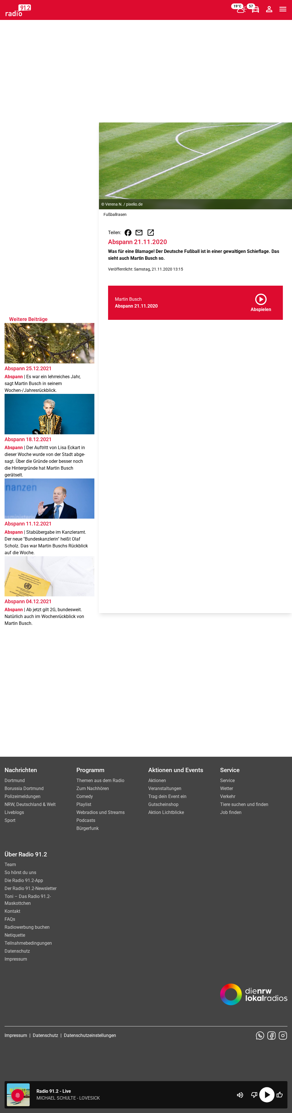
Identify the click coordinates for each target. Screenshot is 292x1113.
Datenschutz (17, 951)
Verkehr (227, 796)
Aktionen (157, 780)
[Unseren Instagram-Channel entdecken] (282, 1035)
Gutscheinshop (163, 804)
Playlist (83, 804)
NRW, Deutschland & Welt (30, 804)
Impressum (16, 959)
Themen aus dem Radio (100, 780)
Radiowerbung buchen (27, 927)
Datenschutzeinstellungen (90, 1035)
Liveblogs (14, 812)
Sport (10, 820)
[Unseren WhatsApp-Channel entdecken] (260, 1035)
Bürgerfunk (87, 828)
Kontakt (12, 911)
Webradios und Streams (100, 812)
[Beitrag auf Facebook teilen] (128, 232)
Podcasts (85, 820)
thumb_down (254, 1094)
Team (10, 864)
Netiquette (15, 935)
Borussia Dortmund (24, 788)
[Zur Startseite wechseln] (18, 10)
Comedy (84, 796)
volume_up (240, 1095)
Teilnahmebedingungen (28, 943)
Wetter (226, 788)
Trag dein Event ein (167, 796)
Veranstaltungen (164, 788)
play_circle (267, 1095)
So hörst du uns (20, 872)
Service (227, 780)
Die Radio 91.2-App (24, 880)
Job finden (231, 812)
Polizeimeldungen (22, 796)
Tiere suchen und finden (244, 804)
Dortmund (15, 780)
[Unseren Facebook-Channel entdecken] (271, 1035)
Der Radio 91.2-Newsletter (30, 888)
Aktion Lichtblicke (166, 812)
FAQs (10, 919)
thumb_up (279, 1094)
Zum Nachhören (92, 788)
